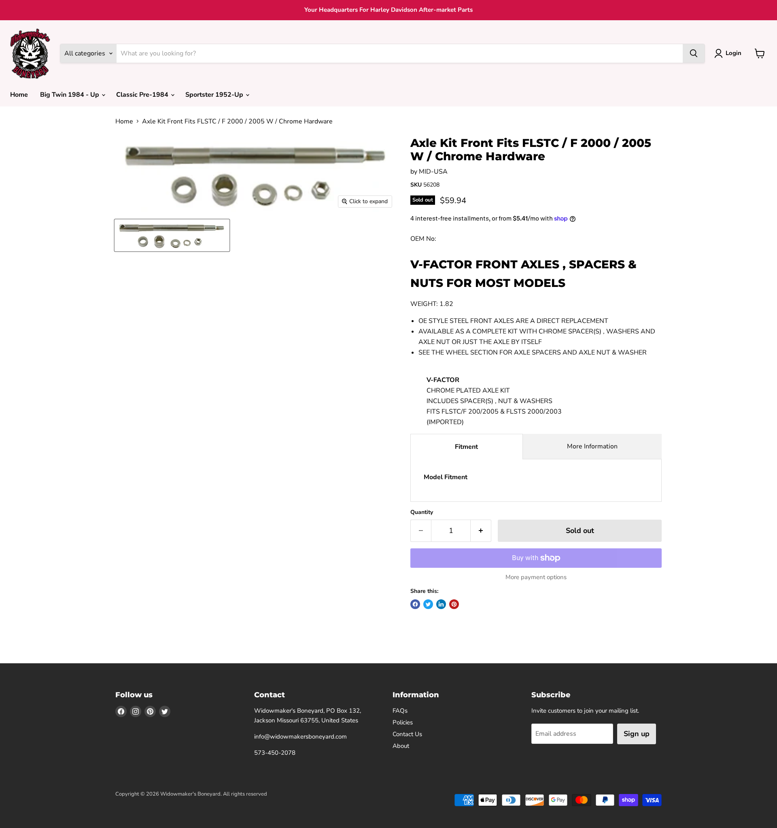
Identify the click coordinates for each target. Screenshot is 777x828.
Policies (403, 722)
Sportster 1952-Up (215, 94)
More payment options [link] (536, 577)
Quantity (421, 512)
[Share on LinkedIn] (441, 604)
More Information (592, 446)
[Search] (694, 53)
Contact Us (407, 734)
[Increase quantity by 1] (481, 531)
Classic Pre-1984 (143, 94)
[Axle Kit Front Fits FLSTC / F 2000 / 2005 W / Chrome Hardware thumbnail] (172, 235)
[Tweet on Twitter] (428, 604)
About (401, 746)
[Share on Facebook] (415, 604)
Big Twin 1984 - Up (70, 94)
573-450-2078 (274, 753)
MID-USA (433, 171)
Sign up (637, 734)
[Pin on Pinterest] (454, 604)
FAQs (400, 711)
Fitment (466, 446)
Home (19, 94)
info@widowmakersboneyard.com (300, 736)
